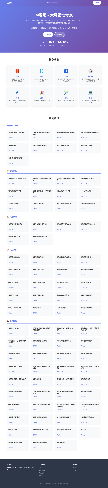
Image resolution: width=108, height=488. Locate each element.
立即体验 (59, 34)
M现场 (9, 3)
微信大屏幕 (42, 470)
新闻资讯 (54, 3)
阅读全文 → (11, 137)
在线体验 (74, 467)
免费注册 (97, 3)
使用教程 (41, 475)
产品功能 (41, 473)
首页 (48, 3)
